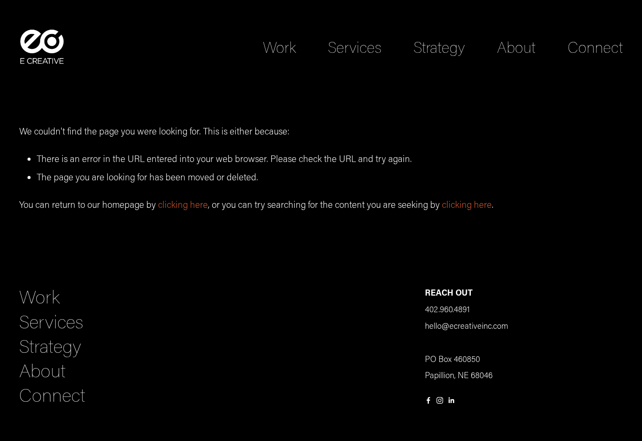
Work (279, 47)
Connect (595, 47)
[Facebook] (428, 400)
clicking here (183, 204)
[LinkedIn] (451, 400)
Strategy (439, 47)
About (516, 47)
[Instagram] (439, 400)
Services (354, 47)
